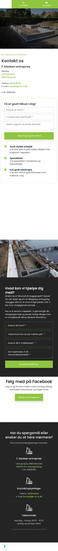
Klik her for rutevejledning (29, 466)
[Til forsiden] (29, 19)
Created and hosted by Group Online (29, 529)
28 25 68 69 (15, 83)
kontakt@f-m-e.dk (32, 496)
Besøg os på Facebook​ (29, 397)
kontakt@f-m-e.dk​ (18, 86)
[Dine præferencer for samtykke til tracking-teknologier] (4, 546)
